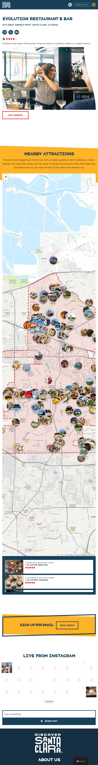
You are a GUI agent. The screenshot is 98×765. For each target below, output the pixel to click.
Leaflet (70, 555)
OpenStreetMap (81, 555)
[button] (34, 295)
